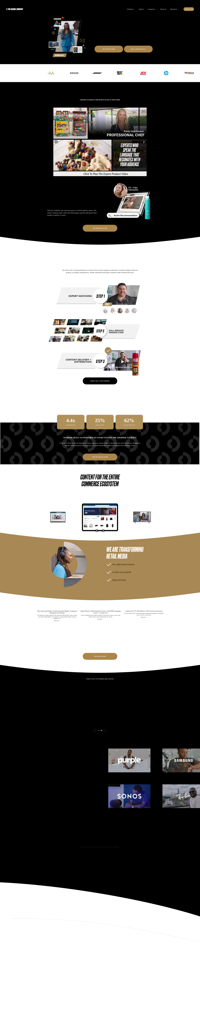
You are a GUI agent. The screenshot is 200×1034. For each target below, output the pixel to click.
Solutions (130, 9)
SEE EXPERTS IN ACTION (100, 228)
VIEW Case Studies (100, 656)
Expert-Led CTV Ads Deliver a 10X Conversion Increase (144, 611)
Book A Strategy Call (138, 49)
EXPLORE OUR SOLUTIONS (100, 457)
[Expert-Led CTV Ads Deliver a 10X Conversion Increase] (144, 608)
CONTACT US (189, 9)
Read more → (57, 620)
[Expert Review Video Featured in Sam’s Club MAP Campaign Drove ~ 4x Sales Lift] (100, 608)
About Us (163, 9)
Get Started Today (108, 49)
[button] (161, 605)
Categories (151, 9)
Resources (173, 9)
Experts (141, 9)
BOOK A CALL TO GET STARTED (100, 381)
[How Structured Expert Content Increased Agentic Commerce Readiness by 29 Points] (57, 608)
